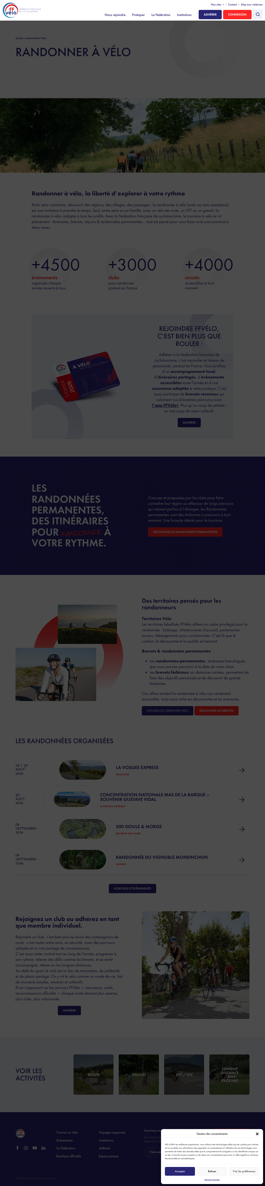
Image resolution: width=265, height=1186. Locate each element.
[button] (257, 1134)
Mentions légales (212, 1179)
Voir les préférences (244, 1171)
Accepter (180, 1171)
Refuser (212, 1171)
